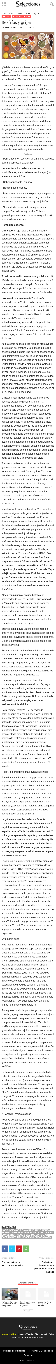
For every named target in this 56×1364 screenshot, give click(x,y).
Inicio (3, 13)
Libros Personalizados (33, 1337)
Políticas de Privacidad (14, 1351)
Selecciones (10, 27)
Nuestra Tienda (25, 1334)
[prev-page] (25, 1310)
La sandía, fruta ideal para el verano (44, 1304)
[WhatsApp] (26, 1248)
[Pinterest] (19, 1248)
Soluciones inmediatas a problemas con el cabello (44, 1266)
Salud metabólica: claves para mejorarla (27, 1304)
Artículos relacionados (28, 1282)
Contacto (28, 1355)
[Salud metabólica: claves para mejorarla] (28, 1294)
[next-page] (30, 1310)
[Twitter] (12, 1248)
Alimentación (20, 13)
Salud (10, 13)
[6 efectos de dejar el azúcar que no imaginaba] (10, 1294)
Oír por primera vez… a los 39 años (12, 1263)
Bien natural (41, 1334)
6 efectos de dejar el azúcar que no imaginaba (9, 1304)
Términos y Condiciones (41, 1351)
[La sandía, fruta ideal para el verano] (46, 1294)
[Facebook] (5, 1248)
